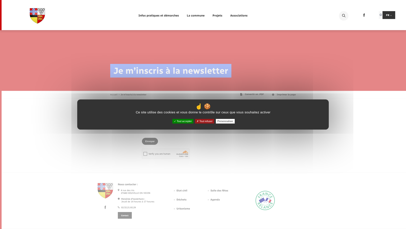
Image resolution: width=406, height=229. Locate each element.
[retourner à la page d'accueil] (37, 16)
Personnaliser (225, 121)
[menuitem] (158, 15)
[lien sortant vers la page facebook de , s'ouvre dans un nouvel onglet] (364, 16)
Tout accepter (184, 121)
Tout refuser (206, 121)
